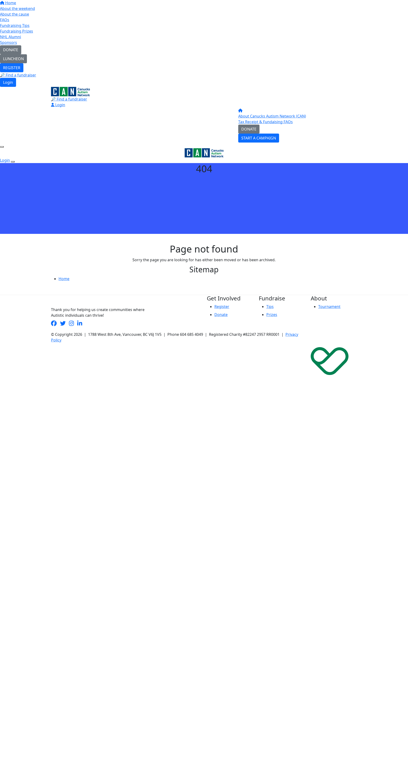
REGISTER (11, 67)
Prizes (271, 314)
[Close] (13, 161)
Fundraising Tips (15, 25)
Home (10, 2)
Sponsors (8, 42)
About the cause (14, 14)
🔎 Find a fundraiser (18, 75)
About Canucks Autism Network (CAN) (272, 116)
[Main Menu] (2, 146)
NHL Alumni (10, 36)
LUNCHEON (13, 58)
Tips (270, 306)
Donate (221, 314)
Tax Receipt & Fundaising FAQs (265, 121)
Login (8, 82)
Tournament (329, 306)
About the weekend (17, 8)
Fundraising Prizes (16, 31)
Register (221, 306)
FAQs (4, 19)
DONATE (10, 49)
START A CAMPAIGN (258, 138)
